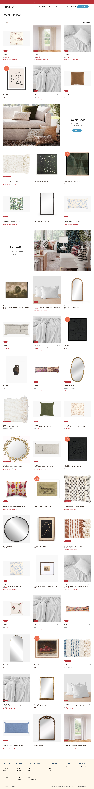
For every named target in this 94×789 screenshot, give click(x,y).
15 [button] (53, 754)
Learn (17, 781)
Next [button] (57, 754)
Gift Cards (18, 770)
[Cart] (71, 7)
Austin (29, 770)
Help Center (18, 775)
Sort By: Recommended (86, 22)
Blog (4, 775)
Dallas (29, 772)
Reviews (4, 770)
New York (30, 777)
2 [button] (43, 754)
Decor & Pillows (8, 19)
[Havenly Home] (13, 7)
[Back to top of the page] (89, 782)
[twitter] (82, 766)
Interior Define (52, 766)
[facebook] (78, 766)
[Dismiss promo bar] (2, 2)
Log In (74, 6)
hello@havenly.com (68, 766)
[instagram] (85, 766)
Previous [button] (37, 754)
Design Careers (6, 768)
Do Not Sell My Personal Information (81, 786)
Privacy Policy (60, 786)
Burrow (50, 770)
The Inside (51, 772)
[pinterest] (88, 766)
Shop (3, 19)
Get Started (82, 6)
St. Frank (51, 775)
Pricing (4, 772)
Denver (29, 766)
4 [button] (48, 754)
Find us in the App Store (54, 786)
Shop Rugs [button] (77, 130)
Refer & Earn (19, 772)
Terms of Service (65, 786)
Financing (18, 768)
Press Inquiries (6, 777)
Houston (30, 768)
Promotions (18, 777)
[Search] (68, 7)
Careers (4, 766)
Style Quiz (18, 766)
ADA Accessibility (72, 786)
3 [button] (46, 754)
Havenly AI (18, 779)
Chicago (30, 775)
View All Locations (32, 779)
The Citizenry (52, 768)
